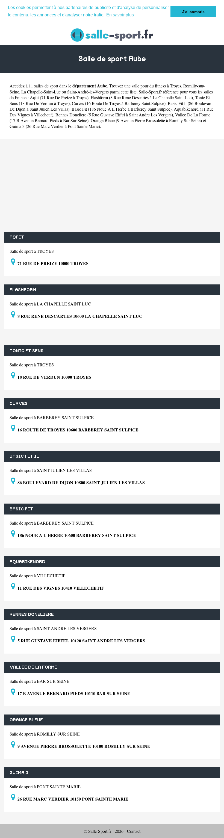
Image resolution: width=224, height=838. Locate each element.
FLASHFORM (23, 290)
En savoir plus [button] (120, 15)
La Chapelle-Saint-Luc (41, 92)
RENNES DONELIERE (32, 614)
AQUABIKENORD (27, 562)
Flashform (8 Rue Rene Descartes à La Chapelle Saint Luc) (142, 97)
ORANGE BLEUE (26, 720)
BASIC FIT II (24, 456)
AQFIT (17, 237)
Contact (133, 831)
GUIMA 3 (19, 773)
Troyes (175, 86)
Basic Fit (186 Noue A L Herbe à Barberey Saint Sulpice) (122, 109)
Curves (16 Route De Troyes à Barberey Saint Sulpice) (119, 103)
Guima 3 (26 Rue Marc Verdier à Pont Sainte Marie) (55, 126)
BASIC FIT (21, 509)
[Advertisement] (112, 185)
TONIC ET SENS (26, 351)
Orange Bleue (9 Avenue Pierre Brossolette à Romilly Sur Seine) (146, 120)
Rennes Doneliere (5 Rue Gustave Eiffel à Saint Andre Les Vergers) (114, 114)
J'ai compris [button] (193, 12)
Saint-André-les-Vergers (88, 92)
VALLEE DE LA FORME (33, 667)
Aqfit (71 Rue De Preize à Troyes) (59, 97)
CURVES (19, 403)
